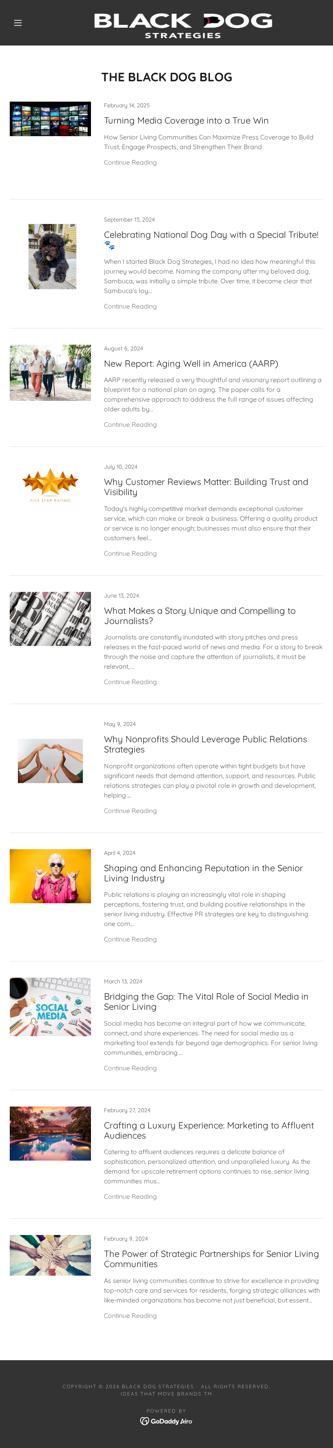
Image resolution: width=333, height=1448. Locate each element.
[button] (18, 23)
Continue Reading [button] (130, 162)
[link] (158, 23)
